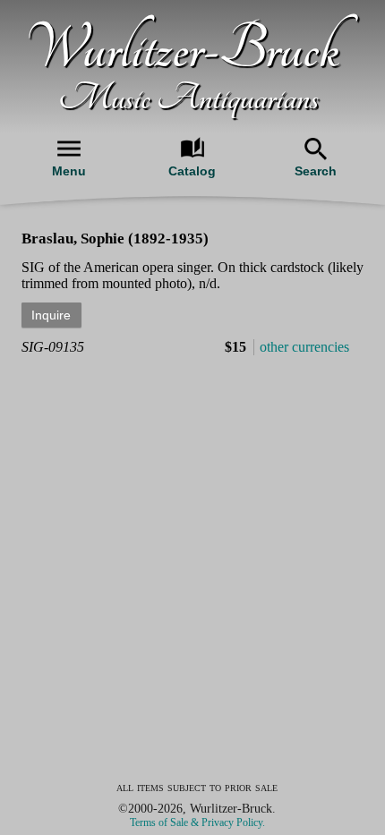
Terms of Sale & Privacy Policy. (197, 822)
